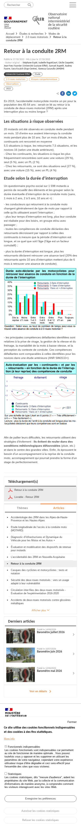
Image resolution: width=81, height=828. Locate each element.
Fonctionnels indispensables (24, 746)
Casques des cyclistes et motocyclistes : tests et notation (39, 572)
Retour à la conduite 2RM (35, 51)
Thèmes (22, 508)
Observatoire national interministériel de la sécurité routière (59, 21)
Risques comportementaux (44, 79)
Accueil (10, 33)
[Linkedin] (68, 93)
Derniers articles (21, 622)
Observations (12, 84)
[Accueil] (16, 20)
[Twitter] (74, 93)
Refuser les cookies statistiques (40, 820)
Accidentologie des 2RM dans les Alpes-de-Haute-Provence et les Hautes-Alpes (39, 519)
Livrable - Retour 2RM (26, 497)
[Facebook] (62, 93)
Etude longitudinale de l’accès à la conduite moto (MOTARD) (39, 529)
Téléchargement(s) (23, 482)
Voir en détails (38, 691)
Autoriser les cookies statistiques (40, 810)
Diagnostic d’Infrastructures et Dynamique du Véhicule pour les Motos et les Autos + (36, 539)
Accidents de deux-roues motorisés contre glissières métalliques (41, 602)
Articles (58, 508)
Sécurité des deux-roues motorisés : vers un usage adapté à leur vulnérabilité (40, 582)
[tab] (22, 508)
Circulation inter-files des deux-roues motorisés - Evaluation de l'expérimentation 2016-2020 (38, 592)
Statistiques (14, 773)
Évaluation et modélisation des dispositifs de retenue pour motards (41, 549)
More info (9, 738)
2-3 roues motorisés (37, 37)
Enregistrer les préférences (40, 798)
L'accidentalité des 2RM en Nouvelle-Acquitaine (38, 557)
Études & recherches (31, 33)
